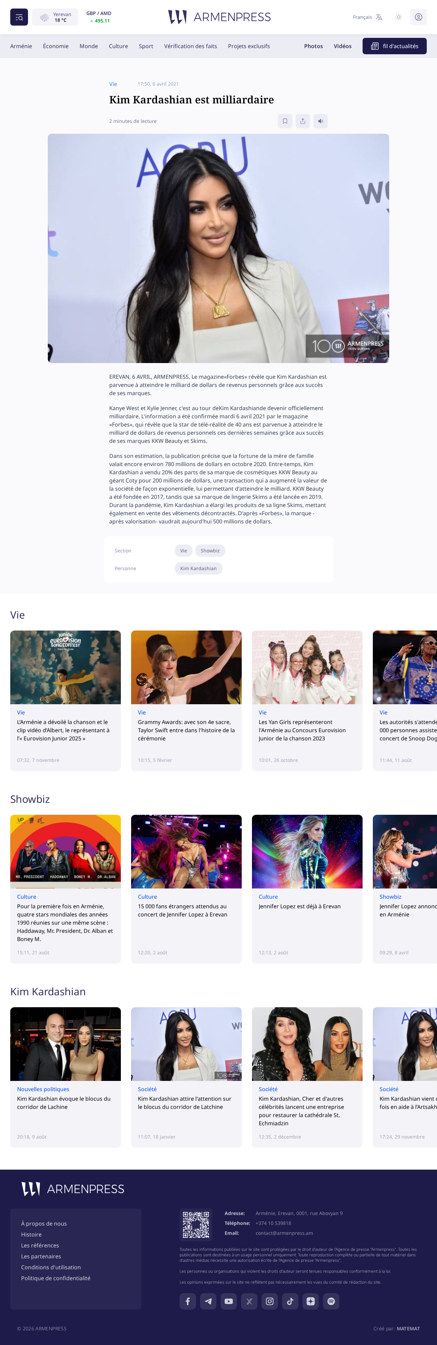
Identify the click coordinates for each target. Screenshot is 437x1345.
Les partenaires (41, 1256)
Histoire (31, 1234)
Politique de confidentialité (55, 1278)
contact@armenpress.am (284, 1233)
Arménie (21, 46)
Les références (40, 1245)
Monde (89, 46)
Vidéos (343, 46)
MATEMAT (408, 1328)
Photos (313, 46)
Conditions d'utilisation (51, 1267)
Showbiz (210, 550)
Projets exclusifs (249, 46)
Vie (183, 550)
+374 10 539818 (273, 1223)
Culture (118, 46)
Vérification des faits (190, 46)
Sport (146, 46)
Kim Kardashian (198, 568)
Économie (56, 46)
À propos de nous (44, 1223)
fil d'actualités (401, 46)
